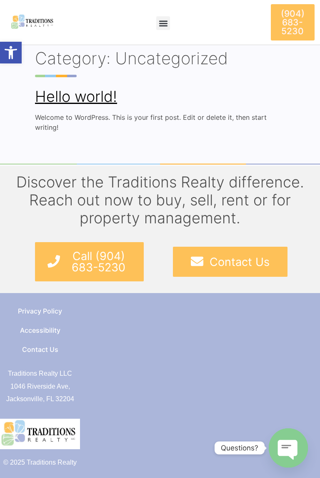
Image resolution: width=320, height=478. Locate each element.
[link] (11, 52)
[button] (163, 23)
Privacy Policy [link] (40, 311)
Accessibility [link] (40, 330)
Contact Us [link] (40, 349)
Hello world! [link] (76, 96)
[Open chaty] (288, 448)
